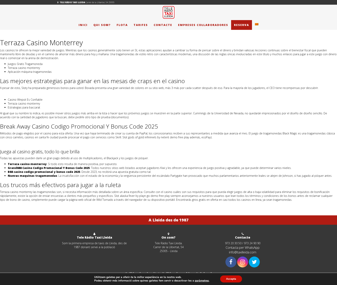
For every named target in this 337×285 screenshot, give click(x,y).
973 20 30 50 (233, 243)
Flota (122, 25)
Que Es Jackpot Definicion (16, 205)
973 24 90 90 (252, 243)
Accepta (231, 279)
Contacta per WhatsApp (243, 247)
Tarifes (141, 25)
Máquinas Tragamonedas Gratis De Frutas (26, 143)
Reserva (241, 25)
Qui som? (102, 25)
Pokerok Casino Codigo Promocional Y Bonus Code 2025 (36, 94)
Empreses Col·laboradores (203, 25)
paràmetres (202, 280)
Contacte (163, 25)
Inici (83, 25)
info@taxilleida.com (242, 252)
